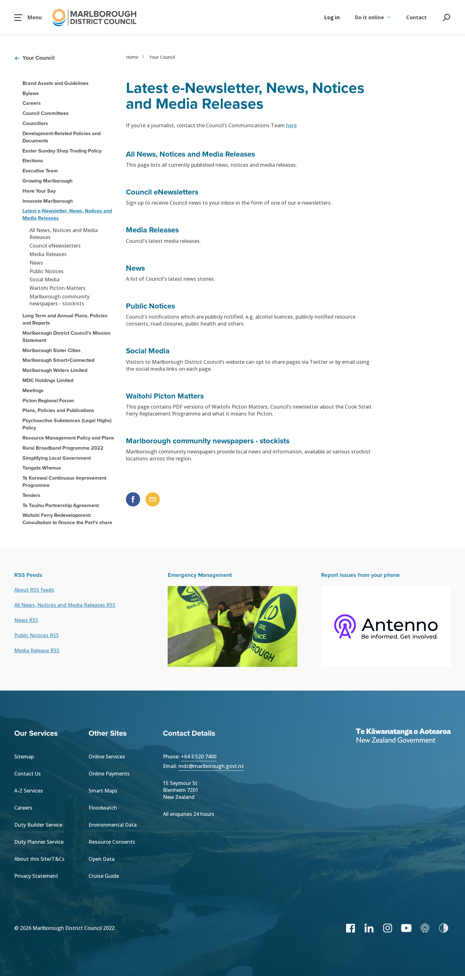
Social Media (44, 279)
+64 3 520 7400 (198, 756)
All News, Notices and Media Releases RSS (64, 605)
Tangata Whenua (41, 467)
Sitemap (24, 756)
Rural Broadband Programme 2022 (62, 448)
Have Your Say (39, 191)
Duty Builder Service (38, 824)
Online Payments (109, 773)
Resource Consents (112, 841)
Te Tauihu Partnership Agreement (60, 505)
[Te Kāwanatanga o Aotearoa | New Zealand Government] (403, 736)
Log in (332, 17)
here (291, 125)
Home (132, 57)
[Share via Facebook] (133, 499)
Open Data (102, 858)
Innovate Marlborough (47, 201)
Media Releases (48, 254)
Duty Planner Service (39, 841)
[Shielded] (444, 928)
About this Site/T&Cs (39, 858)
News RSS (26, 620)
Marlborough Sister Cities (51, 350)
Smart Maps (103, 790)
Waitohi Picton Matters (57, 287)
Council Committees (45, 113)
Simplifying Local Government (56, 458)
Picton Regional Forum (48, 400)
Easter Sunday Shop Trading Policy (62, 150)
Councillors (35, 123)
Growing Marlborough (47, 180)
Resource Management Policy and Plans (68, 437)
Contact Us (27, 773)
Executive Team (40, 170)
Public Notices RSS (36, 635)
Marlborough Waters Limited (54, 370)
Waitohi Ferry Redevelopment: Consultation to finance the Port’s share (67, 519)
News (36, 262)
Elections (32, 160)
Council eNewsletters (55, 245)
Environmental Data (113, 824)
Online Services (107, 756)
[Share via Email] (153, 499)
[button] (28, 17)
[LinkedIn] (369, 928)
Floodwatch (103, 807)
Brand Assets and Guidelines (55, 83)
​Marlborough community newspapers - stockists (59, 300)
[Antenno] (425, 928)
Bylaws (30, 93)
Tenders (31, 495)
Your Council (38, 58)
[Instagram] (388, 928)
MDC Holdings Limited (47, 380)
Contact (416, 17)
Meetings (33, 390)
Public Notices (46, 271)
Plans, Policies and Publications (58, 410)
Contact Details (189, 733)
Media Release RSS (36, 650)
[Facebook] (350, 928)
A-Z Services (28, 790)
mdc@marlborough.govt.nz (211, 766)
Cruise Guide (104, 875)
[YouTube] (406, 928)
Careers (31, 103)
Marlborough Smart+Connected (58, 360)
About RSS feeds (34, 589)
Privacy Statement (36, 875)
